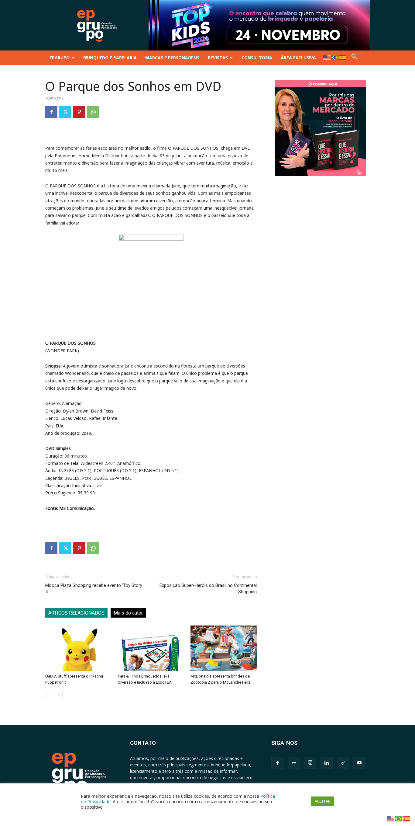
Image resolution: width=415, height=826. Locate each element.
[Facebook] (51, 112)
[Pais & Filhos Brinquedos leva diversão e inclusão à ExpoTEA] (151, 648)
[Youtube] (359, 763)
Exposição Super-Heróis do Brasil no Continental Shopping (208, 588)
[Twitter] (65, 112)
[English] (327, 57)
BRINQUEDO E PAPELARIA (110, 58)
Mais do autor (128, 613)
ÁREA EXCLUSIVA (298, 58)
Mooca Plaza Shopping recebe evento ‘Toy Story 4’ (93, 588)
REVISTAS (218, 58)
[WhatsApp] (93, 112)
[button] (354, 58)
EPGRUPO (60, 58)
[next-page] (59, 694)
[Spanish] (343, 57)
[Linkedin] (327, 763)
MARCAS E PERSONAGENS (172, 58)
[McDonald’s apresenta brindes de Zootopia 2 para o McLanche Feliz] (223, 648)
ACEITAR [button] (323, 801)
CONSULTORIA (257, 58)
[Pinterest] (79, 112)
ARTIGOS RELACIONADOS (76, 613)
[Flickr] (294, 763)
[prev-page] (49, 694)
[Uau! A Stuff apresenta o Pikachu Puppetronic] (78, 648)
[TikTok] (343, 763)
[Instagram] (310, 763)
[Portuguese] (335, 57)
